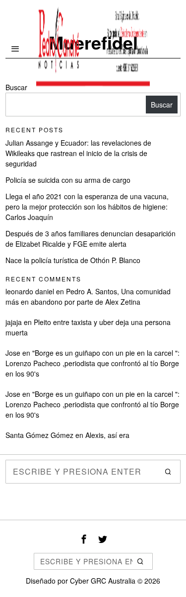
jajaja (13, 322)
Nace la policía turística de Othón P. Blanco (72, 260)
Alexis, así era (107, 435)
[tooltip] (84, 539)
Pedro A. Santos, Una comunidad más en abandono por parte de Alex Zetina (88, 296)
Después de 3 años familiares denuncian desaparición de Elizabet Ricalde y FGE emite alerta (90, 238)
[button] (169, 472)
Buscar (162, 104)
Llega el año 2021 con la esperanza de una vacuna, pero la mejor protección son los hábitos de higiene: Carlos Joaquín (87, 206)
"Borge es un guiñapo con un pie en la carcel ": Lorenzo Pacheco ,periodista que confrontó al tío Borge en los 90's (92, 363)
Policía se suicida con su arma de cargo (67, 180)
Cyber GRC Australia (102, 581)
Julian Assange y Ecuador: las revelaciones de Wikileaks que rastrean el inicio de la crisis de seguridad (78, 153)
